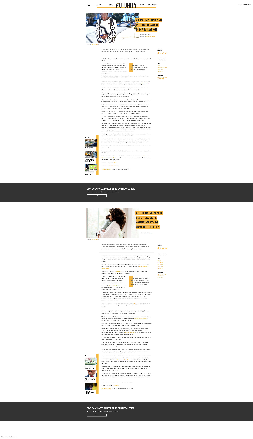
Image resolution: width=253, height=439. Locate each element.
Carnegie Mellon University (162, 78)
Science (99, 5)
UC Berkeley (149, 234)
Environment (152, 5)
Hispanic (135, 303)
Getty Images (95, 44)
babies (159, 261)
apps (158, 65)
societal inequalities (129, 332)
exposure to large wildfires (140, 318)
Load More (126, 426)
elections (160, 262)
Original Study (106, 169)
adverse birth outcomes (114, 285)
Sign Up (96, 195)
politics (160, 264)
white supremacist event (122, 359)
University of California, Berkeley (161, 276)
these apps (113, 104)
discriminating (145, 83)
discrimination (162, 67)
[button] (112, 27)
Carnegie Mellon (150, 36)
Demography (117, 271)
